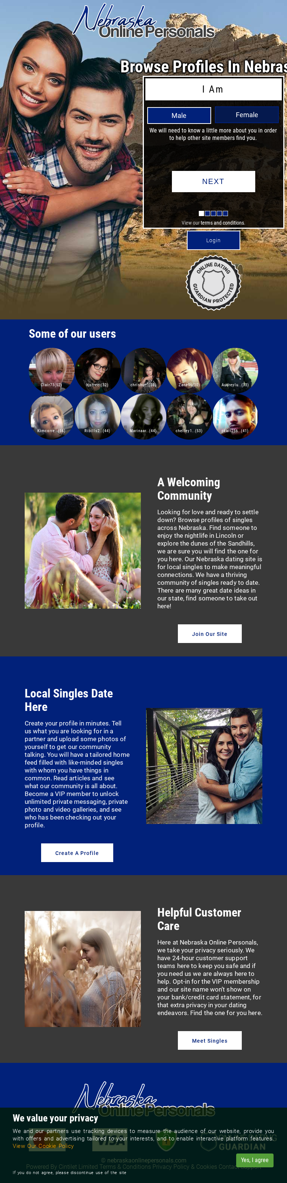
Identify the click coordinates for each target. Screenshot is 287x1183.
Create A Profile (77, 853)
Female (247, 115)
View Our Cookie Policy (43, 1146)
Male (179, 115)
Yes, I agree (255, 1160)
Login (213, 240)
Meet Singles (210, 1041)
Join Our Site (210, 634)
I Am (213, 89)
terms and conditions (222, 223)
